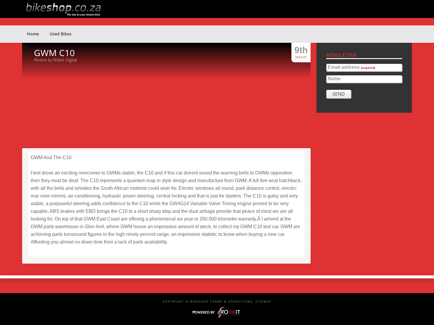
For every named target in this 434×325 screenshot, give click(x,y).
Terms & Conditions (231, 301)
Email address (351, 67)
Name (334, 78)
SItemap (263, 301)
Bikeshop (220, 9)
